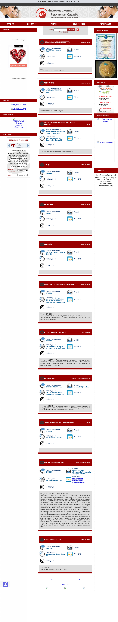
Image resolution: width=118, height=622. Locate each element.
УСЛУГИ (54, 24)
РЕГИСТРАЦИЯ (106, 24)
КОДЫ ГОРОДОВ (79, 24)
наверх (65, 584)
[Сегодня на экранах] (106, 138)
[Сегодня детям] (106, 161)
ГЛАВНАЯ (10, 24)
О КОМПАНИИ (32, 24)
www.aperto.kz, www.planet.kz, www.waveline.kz (78, 480)
